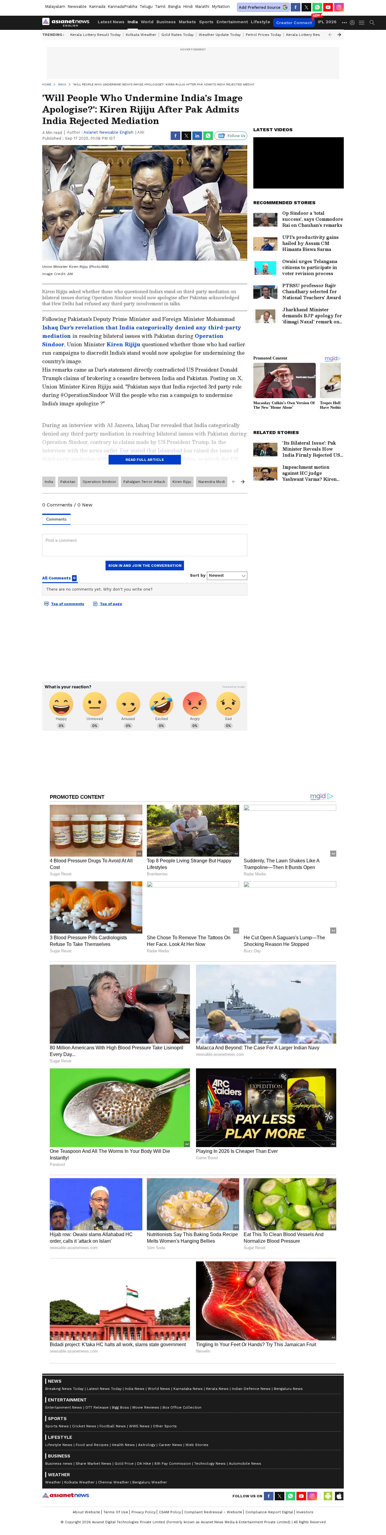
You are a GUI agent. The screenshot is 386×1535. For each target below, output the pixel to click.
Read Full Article (144, 460)
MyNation (221, 6)
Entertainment (232, 21)
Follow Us (236, 136)
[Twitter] (306, 7)
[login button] (354, 23)
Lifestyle (260, 21)
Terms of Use (115, 1512)
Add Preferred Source (259, 7)
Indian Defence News (251, 1389)
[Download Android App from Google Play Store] (328, 1496)
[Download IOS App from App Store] (339, 1496)
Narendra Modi (211, 482)
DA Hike (144, 1463)
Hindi (188, 6)
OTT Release (97, 1407)
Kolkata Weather (141, 35)
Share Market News (93, 1463)
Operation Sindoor (99, 482)
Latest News (111, 21)
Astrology (146, 1445)
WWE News (139, 1426)
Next (339, 34)
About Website (86, 1512)
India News (134, 1389)
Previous (330, 34)
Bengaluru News (288, 1389)
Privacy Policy (143, 1512)
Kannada (97, 6)
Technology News (210, 1463)
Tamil (160, 6)
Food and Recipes (92, 1445)
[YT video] (328, 7)
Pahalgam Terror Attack (144, 482)
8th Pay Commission (172, 1463)
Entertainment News (63, 1407)
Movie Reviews (145, 1407)
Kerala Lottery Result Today (95, 35)
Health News (123, 1445)
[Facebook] (295, 7)
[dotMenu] (344, 22)
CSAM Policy (170, 1512)
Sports (206, 21)
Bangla (174, 6)
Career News (170, 1445)
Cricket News (84, 1426)
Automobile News (245, 1463)
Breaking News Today (64, 1389)
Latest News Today (104, 1389)
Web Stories (196, 1445)
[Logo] (67, 23)
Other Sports (165, 1426)
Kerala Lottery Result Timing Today (317, 35)
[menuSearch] (372, 22)
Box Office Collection (182, 1407)
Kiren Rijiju (124, 344)
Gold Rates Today (177, 35)
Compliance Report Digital (269, 1512)
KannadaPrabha (122, 6)
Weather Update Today (220, 35)
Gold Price (124, 1463)
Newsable (77, 6)
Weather (53, 1482)
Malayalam (55, 6)
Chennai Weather (113, 1482)
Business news (58, 1463)
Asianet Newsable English (108, 132)
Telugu (146, 6)
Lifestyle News (58, 1445)
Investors (304, 1512)
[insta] (339, 7)
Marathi (202, 6)
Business (166, 21)
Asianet (65, 1495)
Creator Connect (294, 22)
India (133, 21)
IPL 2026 (327, 21)
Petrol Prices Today (263, 35)
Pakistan (67, 482)
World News (159, 1389)
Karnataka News (188, 1389)
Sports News (57, 1426)
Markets (187, 21)
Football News (113, 1426)
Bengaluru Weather (149, 1482)
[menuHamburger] (362, 23)
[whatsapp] (317, 7)
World (147, 21)
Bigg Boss (120, 1407)
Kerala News (217, 1389)
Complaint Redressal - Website (213, 1512)
